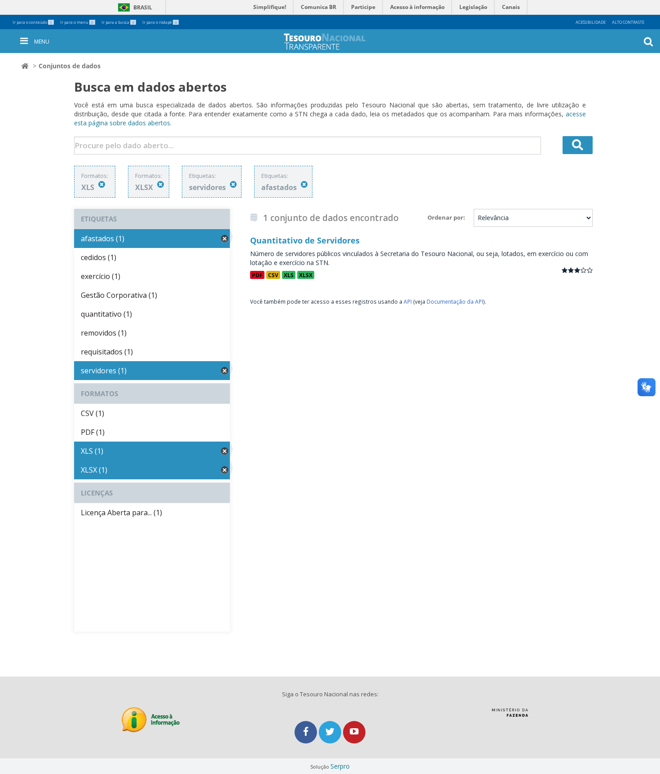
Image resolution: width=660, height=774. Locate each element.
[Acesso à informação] (151, 720)
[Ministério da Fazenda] (509, 715)
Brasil (133, 7)
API (408, 301)
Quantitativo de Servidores (305, 240)
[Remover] (101, 184)
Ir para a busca (117, 22)
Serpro (340, 766)
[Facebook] (307, 732)
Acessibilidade (591, 22)
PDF (257, 275)
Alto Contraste (628, 22)
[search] (578, 145)
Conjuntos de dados (70, 66)
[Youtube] (354, 732)
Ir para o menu (76, 22)
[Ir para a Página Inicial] (332, 41)
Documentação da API (455, 301)
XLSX (305, 275)
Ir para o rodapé (159, 22)
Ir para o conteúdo (32, 22)
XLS (289, 275)
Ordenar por (445, 217)
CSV (273, 275)
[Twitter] (331, 732)
